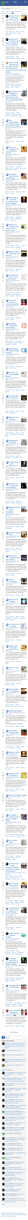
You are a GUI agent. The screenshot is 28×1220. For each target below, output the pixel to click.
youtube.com (8, 44)
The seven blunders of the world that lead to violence (12, 150)
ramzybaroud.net (9, 872)
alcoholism (18, 856)
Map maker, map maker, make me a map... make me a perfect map (15, 1200)
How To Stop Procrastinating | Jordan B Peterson (13, 1178)
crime (6, 810)
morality (7, 929)
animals (7, 247)
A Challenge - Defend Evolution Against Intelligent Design (13, 817)
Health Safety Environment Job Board (13, 1144)
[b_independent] (3, 1078)
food (6, 620)
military (22, 141)
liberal (23, 1003)
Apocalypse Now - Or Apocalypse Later (13, 987)
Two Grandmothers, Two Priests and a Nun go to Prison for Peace (13, 123)
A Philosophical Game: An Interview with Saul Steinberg (15, 1162)
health (6, 902)
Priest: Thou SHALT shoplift (18, 795)
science (7, 116)
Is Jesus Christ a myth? (14, 463)
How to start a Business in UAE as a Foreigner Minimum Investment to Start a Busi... (15, 1107)
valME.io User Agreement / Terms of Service (12, 1213)
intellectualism (8, 169)
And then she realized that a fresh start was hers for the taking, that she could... (15, 1129)
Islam (16, 876)
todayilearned (23, 1169)
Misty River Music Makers (17, 1050)
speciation (12, 836)
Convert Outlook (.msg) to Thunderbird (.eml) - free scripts (15, 1073)
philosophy (9, 102)
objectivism (8, 344)
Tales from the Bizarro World (13, 884)
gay (13, 954)
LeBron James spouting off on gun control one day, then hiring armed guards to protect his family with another (16, 67)
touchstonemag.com (10, 19)
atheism (19, 748)
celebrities (12, 981)
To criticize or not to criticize (14, 625)
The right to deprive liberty (11, 1055)
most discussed (19, 11)
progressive (8, 1004)
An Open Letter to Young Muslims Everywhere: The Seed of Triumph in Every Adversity (13, 867)
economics (22, 168)
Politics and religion (15, 711)
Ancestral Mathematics (19, 1153)
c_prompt (7, 1072)
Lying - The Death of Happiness (14, 1011)
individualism (20, 952)
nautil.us (7, 100)
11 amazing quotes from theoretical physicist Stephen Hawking (12, 961)
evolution (22, 834)
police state (21, 434)
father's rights (12, 33)
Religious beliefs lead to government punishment (13, 510)
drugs (19, 33)
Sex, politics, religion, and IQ (14, 731)
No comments (10, 31)
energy (12, 904)
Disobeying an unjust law (13, 441)
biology (19, 114)
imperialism (8, 879)
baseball (8, 1165)
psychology (8, 34)
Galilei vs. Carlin (14, 752)
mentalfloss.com (9, 965)
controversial (12, 11)
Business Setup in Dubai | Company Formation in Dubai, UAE (15, 1095)
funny (17, 56)
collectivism (14, 1006)
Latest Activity (6, 1070)
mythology (17, 1026)
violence (7, 87)
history (22, 477)
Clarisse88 (22, 1081)
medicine (7, 503)
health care (18, 292)
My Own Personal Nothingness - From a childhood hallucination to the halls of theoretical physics (14, 95)
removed (23, 1108)
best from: (24, 13)
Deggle (6, 1133)
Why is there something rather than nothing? (13, 557)
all (12, 13)
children (18, 31)
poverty (7, 904)
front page (3, 11)
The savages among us (10, 1065)
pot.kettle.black (20, 75)
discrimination (8, 528)
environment (13, 220)
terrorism (22, 879)
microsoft (8, 1075)
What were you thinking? (13, 600)
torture (7, 434)
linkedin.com (8, 887)
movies (17, 904)
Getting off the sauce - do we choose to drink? (12, 277)
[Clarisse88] (7, 1010)
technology (16, 46)
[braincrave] (7, 120)
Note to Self (9, 967)
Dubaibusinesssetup (14, 1097)
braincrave (9, 129)
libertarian (7, 952)
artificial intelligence (10, 58)
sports (12, 87)
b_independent (8, 1078)
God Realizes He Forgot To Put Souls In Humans (12, 910)
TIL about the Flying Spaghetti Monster (12, 374)
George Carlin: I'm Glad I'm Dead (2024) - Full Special (13, 41)
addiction (17, 296)
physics (18, 112)
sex (23, 341)
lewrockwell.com (9, 938)
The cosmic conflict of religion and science (12, 302)
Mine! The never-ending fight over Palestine (13, 253)
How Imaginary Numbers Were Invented (13, 1168)
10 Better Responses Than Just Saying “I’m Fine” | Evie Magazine (14, 1173)
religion (8, 8)
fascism (20, 1006)
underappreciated (5, 13)
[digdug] (7, 908)
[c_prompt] (7, 16)
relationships (18, 218)
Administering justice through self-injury (12, 350)
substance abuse (9, 857)
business (16, 169)
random (10, 13)
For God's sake (14, 396)
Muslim (7, 877)
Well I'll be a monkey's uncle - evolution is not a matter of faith (13, 227)
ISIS (18, 879)
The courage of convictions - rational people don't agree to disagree (12, 200)
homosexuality (8, 343)
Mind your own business (13, 418)
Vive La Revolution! (12, 580)
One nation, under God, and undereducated (12, 176)
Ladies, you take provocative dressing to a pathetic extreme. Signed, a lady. (15, 1079)
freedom (14, 952)
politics (18, 58)
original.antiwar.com (10, 990)
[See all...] (11, 1070)
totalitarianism (13, 434)
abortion (23, 789)
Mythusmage (8, 1157)
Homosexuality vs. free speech (14, 690)
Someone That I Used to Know (14, 17)
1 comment (10, 834)
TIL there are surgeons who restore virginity (12, 485)
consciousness (14, 116)
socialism (23, 809)
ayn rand (14, 344)
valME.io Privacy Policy (6, 1214)
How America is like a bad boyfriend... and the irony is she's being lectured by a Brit (15, 1060)
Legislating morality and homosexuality (11, 325)
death (6, 33)
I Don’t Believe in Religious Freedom (13, 935)
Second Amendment (16, 85)
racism (14, 879)
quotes (7, 979)
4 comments (10, 978)
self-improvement (16, 294)
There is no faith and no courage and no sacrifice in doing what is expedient (15, 1139)
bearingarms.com (9, 73)
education (18, 191)
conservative (18, 1003)
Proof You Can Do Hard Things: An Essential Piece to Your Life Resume (15, 1118)
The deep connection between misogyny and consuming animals (14, 1185)
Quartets (7, 1050)
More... (4, 1204)
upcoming (8, 11)
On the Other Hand (13, 841)
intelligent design (21, 836)
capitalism (7, 1006)
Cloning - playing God (14, 533)
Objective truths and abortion (14, 774)
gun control (18, 84)
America (7, 85)
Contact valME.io (17, 1214)
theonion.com (9, 913)
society (11, 902)
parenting (17, 20)
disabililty (12, 979)
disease (12, 296)
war (18, 877)
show (3, 20)
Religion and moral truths (13, 647)
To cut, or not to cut (14, 668)
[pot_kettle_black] (7, 63)
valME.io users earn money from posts (14, 1215)
